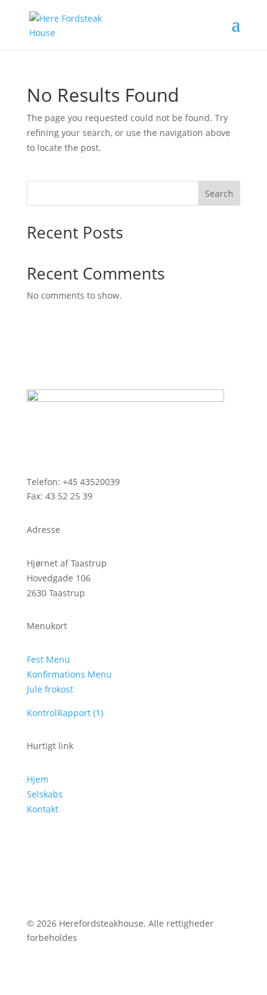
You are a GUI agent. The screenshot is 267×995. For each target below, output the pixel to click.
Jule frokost (50, 689)
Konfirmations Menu (69, 674)
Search (219, 193)
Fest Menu (48, 659)
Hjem (37, 779)
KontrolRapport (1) (65, 713)
